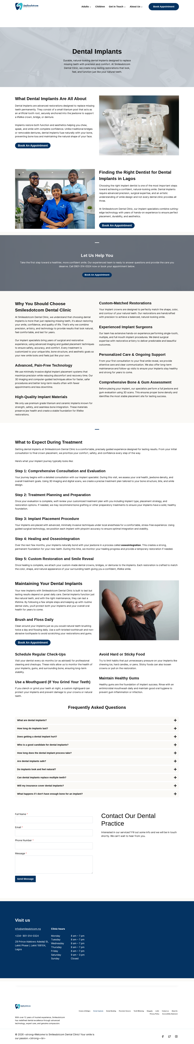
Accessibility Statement (170, 1014)
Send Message (25, 879)
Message (21, 853)
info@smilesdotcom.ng (28, 928)
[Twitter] (169, 1036)
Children (100, 6)
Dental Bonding (111, 1011)
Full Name (21, 814)
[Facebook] (162, 1036)
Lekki (157, 1011)
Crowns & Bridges (84, 1011)
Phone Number (24, 840)
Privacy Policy (154, 1014)
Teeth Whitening (139, 1011)
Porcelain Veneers (125, 1011)
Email (19, 827)
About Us (175, 1011)
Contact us (165, 1011)
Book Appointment (163, 6)
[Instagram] (176, 1036)
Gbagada (150, 1011)
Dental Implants (98, 1011)
